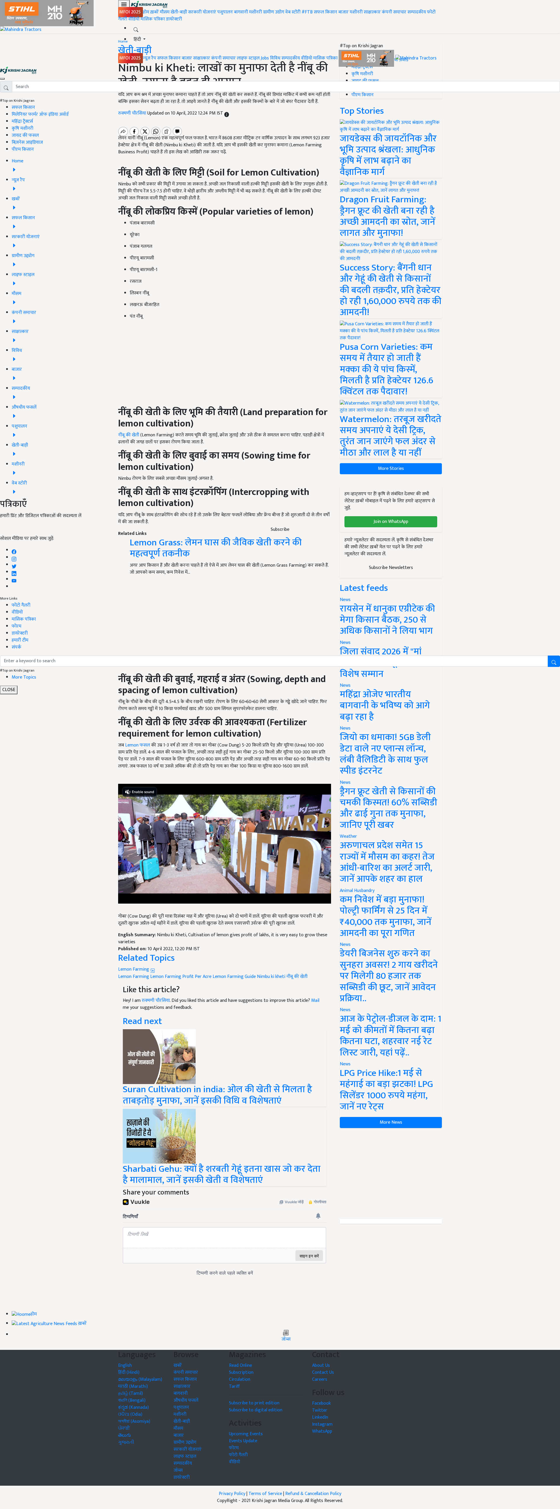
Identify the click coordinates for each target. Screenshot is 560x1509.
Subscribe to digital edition (255, 1410)
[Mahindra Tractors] (416, 58)
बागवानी (241, 12)
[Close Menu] (2, 79)
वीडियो (133, 19)
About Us (321, 1365)
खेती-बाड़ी (179, 12)
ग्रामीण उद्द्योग (185, 1442)
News (345, 728)
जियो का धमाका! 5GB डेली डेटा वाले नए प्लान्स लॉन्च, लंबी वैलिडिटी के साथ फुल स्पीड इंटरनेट (385, 754)
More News (391, 1122)
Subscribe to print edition (254, 1403)
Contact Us (323, 1372)
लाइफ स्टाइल (248, 58)
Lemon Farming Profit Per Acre (180, 977)
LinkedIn (320, 1417)
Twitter (319, 1410)
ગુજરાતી (126, 1442)
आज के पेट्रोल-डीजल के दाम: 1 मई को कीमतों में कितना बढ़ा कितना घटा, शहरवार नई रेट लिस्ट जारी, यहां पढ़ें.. (390, 1035)
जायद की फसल (25, 135)
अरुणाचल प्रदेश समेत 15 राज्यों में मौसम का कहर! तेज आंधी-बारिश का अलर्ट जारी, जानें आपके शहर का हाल (387, 862)
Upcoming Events (246, 1434)
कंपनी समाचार (394, 12)
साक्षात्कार (372, 12)
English (125, 1365)
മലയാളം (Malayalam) (140, 1379)
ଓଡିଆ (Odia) (130, 1414)
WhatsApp (322, 1431)
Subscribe (280, 529)
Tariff (234, 1386)
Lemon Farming (134, 969)
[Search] (136, 28)
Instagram (322, 1424)
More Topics (24, 677)
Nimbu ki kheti (271, 977)
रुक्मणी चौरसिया (156, 1000)
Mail (315, 1000)
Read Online (240, 1365)
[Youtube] (14, 579)
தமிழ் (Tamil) (130, 1393)
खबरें (178, 1365)
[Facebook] (14, 550)
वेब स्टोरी (292, 12)
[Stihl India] (367, 58)
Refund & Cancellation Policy (313, 1494)
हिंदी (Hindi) (128, 1372)
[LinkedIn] (14, 572)
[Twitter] (14, 565)
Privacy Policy (232, 1494)
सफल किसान (325, 12)
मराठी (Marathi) (133, 1386)
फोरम (16, 626)
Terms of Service (265, 1494)
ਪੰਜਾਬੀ (124, 1428)
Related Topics (146, 958)
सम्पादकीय (416, 12)
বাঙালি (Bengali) (132, 1400)
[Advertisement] (391, 1173)
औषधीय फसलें (186, 1400)
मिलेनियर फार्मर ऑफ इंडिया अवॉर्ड (40, 114)
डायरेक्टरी (174, 19)
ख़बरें (154, 12)
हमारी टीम (20, 640)
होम (146, 12)
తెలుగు (124, 1435)
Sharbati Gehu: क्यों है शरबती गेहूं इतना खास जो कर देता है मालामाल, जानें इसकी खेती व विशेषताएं (222, 1174)
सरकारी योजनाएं (202, 12)
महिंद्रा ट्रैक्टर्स (22, 121)
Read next (142, 1021)
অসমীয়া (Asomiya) (134, 1421)
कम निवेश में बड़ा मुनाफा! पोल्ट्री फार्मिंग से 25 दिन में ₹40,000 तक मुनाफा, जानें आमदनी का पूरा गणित (385, 916)
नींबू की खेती (296, 977)
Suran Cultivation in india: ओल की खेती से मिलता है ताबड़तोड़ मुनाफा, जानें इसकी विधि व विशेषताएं (217, 1095)
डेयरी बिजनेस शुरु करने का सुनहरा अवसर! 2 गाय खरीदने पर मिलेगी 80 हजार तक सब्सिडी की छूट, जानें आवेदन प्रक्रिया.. (389, 976)
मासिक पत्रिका (153, 19)
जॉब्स (285, 1339)
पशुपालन (225, 12)
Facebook (321, 1403)
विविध (275, 58)
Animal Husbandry (357, 891)
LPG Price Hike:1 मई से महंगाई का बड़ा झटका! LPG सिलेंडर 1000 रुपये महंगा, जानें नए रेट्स (386, 1089)
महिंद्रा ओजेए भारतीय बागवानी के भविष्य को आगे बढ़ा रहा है (385, 706)
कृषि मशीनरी (22, 128)
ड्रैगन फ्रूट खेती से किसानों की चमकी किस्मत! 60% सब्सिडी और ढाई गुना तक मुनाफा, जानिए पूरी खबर (388, 808)
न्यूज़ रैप (149, 58)
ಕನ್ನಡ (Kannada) (133, 1407)
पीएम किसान (23, 149)
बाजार (343, 12)
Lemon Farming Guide (234, 977)
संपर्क (16, 647)
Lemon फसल (137, 745)
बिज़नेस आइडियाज (27, 142)
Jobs (265, 58)
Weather (348, 836)
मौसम (164, 12)
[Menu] (124, 4)
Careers (319, 1379)
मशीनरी (256, 12)
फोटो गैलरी (21, 605)
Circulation (239, 1379)
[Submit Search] (554, 661)
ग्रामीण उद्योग (273, 12)
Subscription (241, 1372)
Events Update (243, 1441)
